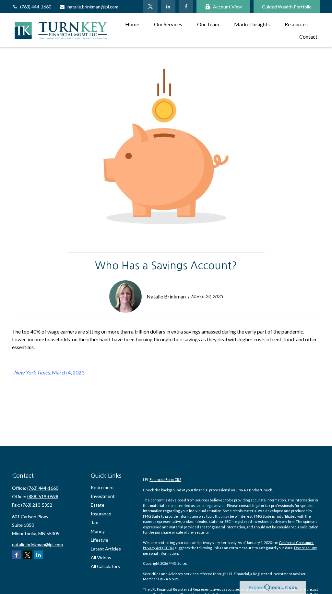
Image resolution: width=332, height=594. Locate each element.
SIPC (175, 579)
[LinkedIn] (168, 6)
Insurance (101, 513)
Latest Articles (106, 548)
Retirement (102, 487)
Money (98, 531)
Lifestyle (99, 540)
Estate (97, 505)
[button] (132, 24)
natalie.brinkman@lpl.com (92, 6)
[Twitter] (150, 6)
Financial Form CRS (165, 479)
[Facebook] (186, 6)
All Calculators (105, 566)
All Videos (101, 557)
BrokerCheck (260, 490)
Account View (227, 6)
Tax (94, 522)
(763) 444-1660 (35, 6)
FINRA (163, 579)
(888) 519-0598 (42, 496)
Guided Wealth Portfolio (287, 6)
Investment (103, 496)
